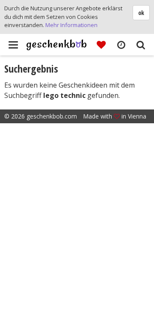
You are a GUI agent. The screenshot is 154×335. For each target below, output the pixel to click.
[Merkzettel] (101, 44)
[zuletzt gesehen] (121, 44)
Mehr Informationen (71, 25)
